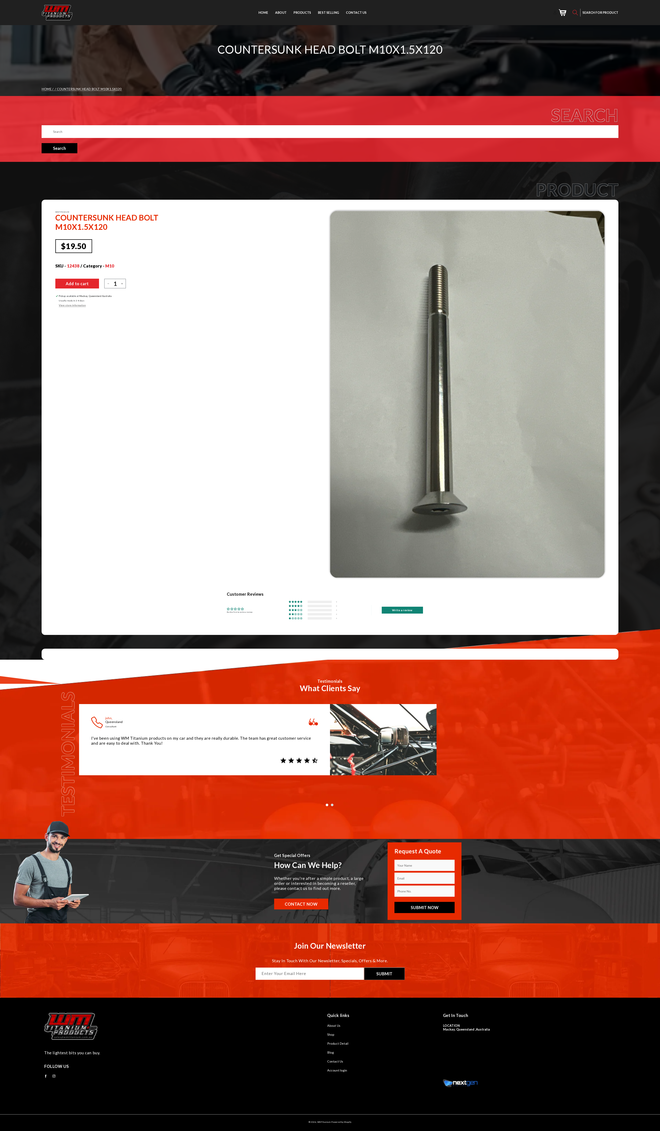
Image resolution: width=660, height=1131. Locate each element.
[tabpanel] (330, 742)
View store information (72, 305)
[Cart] (562, 12)
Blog (330, 1052)
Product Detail (337, 1043)
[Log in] (555, 12)
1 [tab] (327, 805)
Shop (330, 1034)
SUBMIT (384, 973)
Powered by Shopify (341, 1122)
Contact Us (335, 1061)
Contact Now (301, 904)
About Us (333, 1025)
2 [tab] (332, 805)
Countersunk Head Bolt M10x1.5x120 (89, 89)
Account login (337, 1070)
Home (47, 89)
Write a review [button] (402, 610)
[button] (575, 12)
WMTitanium (324, 1122)
